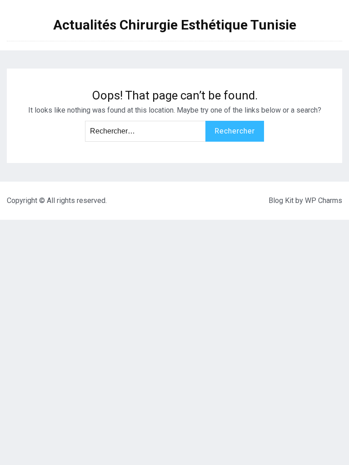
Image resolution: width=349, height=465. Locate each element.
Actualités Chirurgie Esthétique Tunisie (174, 25)
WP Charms (323, 200)
